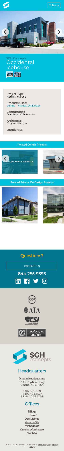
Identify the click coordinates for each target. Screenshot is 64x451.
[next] (58, 32)
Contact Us (32, 266)
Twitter (35, 281)
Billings (32, 411)
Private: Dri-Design (29, 105)
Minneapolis (32, 425)
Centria (11, 105)
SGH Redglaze (44, 444)
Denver (32, 415)
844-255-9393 (32, 273)
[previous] (5, 32)
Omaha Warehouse (32, 429)
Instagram (44, 281)
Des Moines (32, 418)
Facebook (27, 281)
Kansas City (32, 422)
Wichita (32, 433)
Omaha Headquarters (32, 378)
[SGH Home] (6, 7)
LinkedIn (18, 281)
